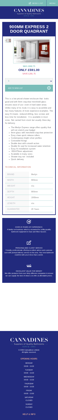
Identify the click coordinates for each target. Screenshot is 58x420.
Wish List (37, 3)
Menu (53, 3)
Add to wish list (15, 88)
